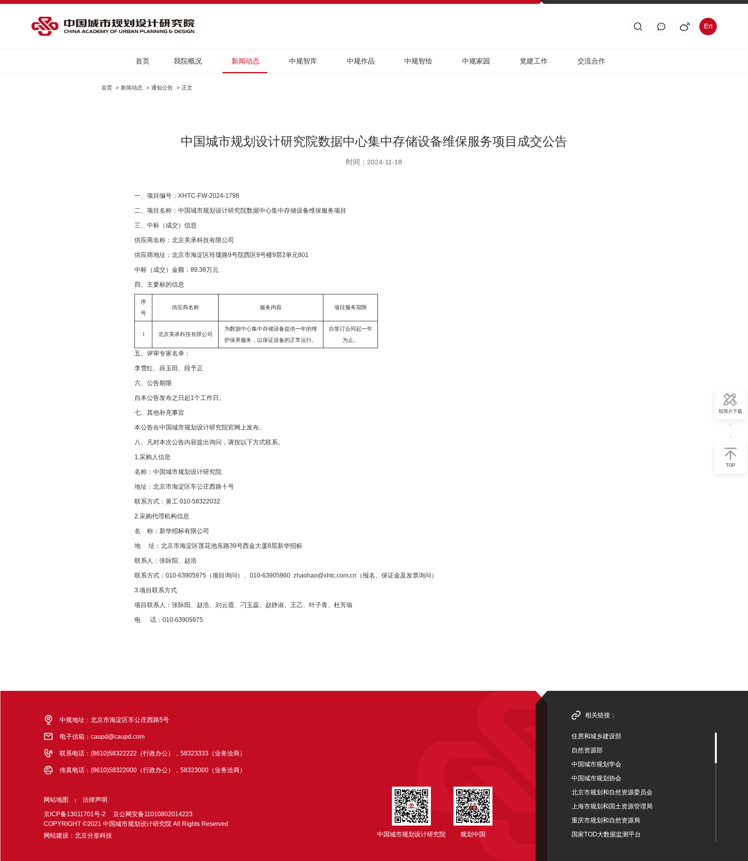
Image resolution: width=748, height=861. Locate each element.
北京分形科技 (93, 835)
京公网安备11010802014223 (152, 814)
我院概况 (188, 61)
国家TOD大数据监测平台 (606, 834)
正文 (187, 88)
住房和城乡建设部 (596, 736)
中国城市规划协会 (596, 778)
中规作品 (361, 61)
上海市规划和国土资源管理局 (612, 806)
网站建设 (56, 835)
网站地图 (56, 799)
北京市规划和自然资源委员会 (612, 792)
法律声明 (95, 799)
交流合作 (591, 61)
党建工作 (534, 61)
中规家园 (476, 61)
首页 (143, 61)
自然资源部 (587, 750)
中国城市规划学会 (596, 764)
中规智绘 (418, 61)
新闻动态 (245, 61)
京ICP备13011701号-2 (75, 814)
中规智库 (303, 61)
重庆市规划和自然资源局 (606, 820)
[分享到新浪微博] (684, 26)
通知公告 (162, 88)
